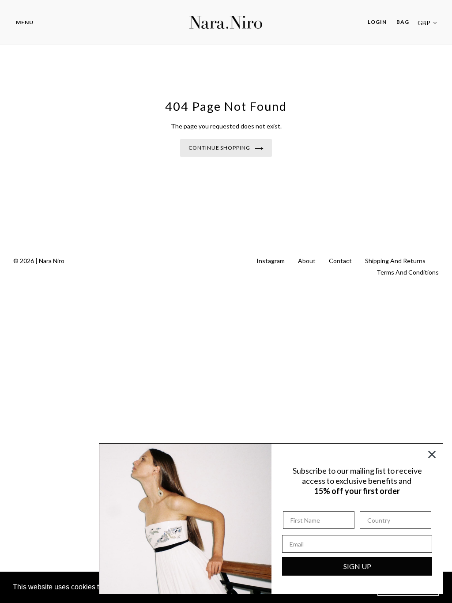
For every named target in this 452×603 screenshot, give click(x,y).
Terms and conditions (408, 272)
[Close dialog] (432, 454)
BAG (402, 22)
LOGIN (380, 21)
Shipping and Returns (395, 260)
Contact (340, 260)
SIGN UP (357, 566)
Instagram (270, 260)
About (307, 260)
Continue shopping (219, 147)
